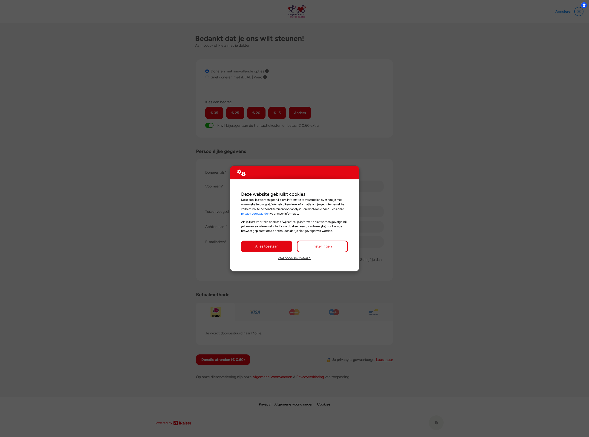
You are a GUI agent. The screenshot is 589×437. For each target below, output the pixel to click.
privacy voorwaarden (255, 213)
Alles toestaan (266, 246)
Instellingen (322, 246)
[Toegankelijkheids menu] (584, 5)
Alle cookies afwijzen (294, 257)
